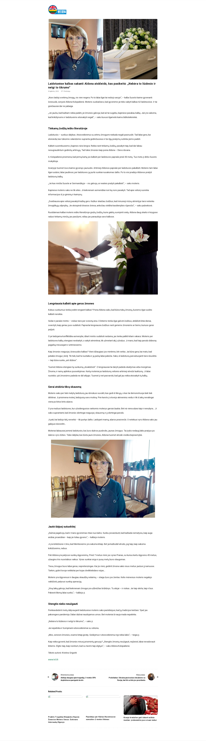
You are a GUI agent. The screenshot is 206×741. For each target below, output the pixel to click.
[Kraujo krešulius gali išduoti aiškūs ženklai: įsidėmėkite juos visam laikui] (141, 705)
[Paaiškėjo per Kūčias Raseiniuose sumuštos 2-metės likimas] (103, 704)
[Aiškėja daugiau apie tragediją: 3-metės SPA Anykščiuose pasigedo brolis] (54, 676)
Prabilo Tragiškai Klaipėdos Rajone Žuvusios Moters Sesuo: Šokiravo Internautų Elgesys (63, 719)
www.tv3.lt (53, 659)
